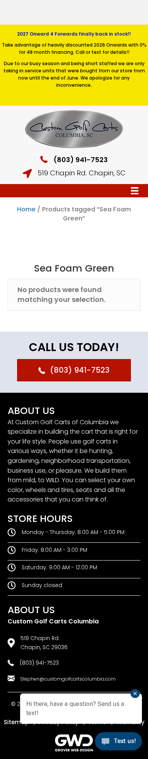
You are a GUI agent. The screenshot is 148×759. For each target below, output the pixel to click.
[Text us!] (118, 743)
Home (26, 209)
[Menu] (134, 191)
